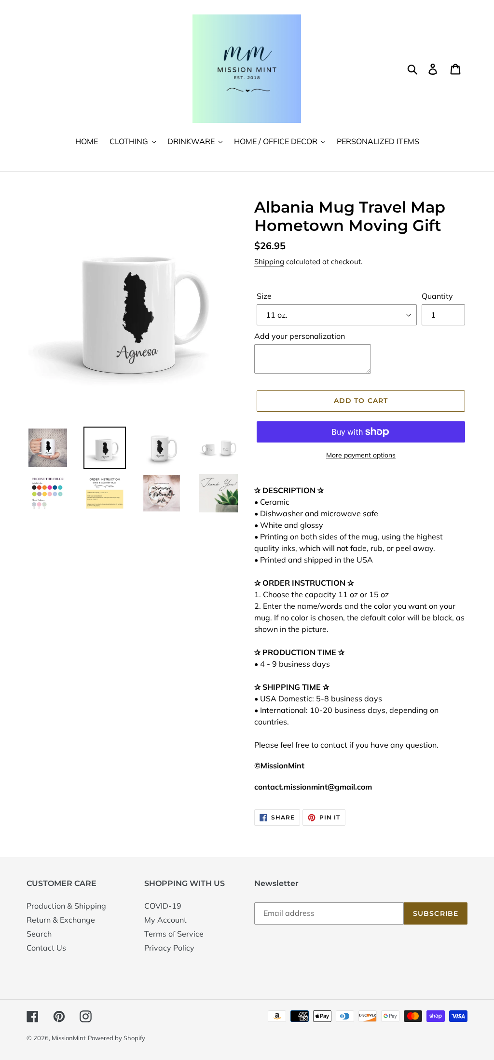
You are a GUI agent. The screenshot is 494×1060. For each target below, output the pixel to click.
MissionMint (69, 1038)
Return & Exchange (61, 920)
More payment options (361, 455)
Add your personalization (299, 336)
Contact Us (46, 948)
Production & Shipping (66, 906)
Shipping (269, 261)
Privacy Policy (169, 948)
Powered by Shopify (116, 1038)
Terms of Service (174, 934)
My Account (165, 920)
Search (39, 934)
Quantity (437, 296)
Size (264, 296)
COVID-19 (162, 906)
